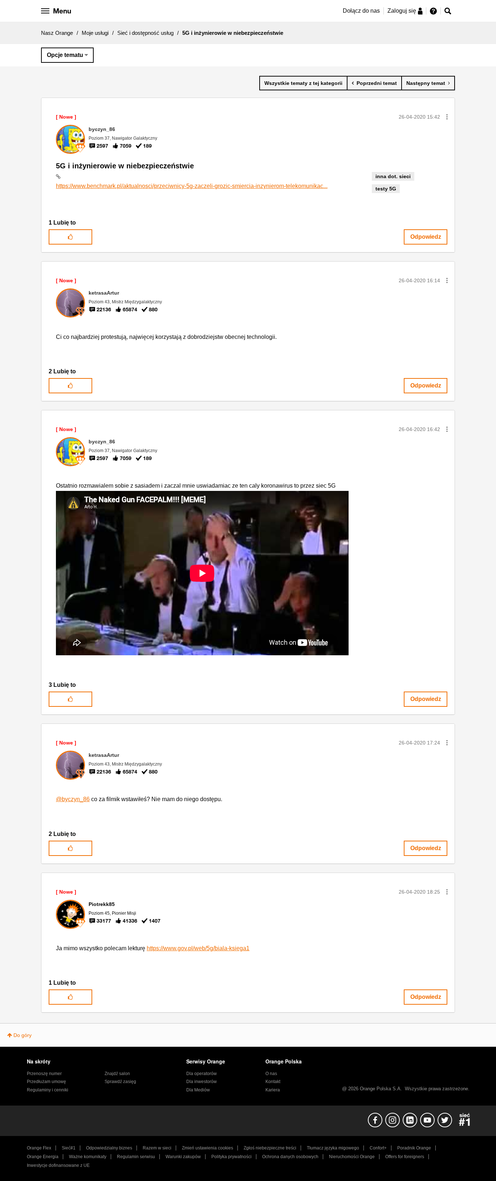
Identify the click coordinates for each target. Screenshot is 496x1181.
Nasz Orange (57, 33)
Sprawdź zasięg (120, 1081)
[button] (447, 117)
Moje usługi (95, 33)
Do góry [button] (22, 1035)
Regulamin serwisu (136, 1156)
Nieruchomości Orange (352, 1156)
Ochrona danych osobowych (290, 1156)
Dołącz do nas (361, 11)
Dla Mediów (198, 1089)
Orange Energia (42, 1156)
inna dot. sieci (393, 176)
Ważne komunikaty (87, 1156)
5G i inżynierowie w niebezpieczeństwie (125, 166)
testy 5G (385, 189)
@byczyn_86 (73, 799)
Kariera (272, 1089)
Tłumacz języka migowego (333, 1148)
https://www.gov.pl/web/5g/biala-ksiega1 (198, 948)
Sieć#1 (69, 1148)
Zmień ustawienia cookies (207, 1148)
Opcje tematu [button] (65, 55)
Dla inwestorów (201, 1081)
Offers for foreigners (404, 1156)
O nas (271, 1073)
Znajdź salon (117, 1073)
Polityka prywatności (231, 1156)
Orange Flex (39, 1148)
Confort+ (378, 1148)
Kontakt (272, 1081)
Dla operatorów (201, 1073)
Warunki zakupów (183, 1156)
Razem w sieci (157, 1148)
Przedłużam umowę (46, 1081)
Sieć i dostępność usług (145, 33)
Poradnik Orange (414, 1148)
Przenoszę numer (44, 1073)
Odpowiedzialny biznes (109, 1148)
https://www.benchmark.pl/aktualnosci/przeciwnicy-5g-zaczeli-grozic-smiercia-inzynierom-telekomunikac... (192, 186)
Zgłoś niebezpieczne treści (270, 1148)
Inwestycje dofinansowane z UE (58, 1165)
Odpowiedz (425, 237)
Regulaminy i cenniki (47, 1089)
